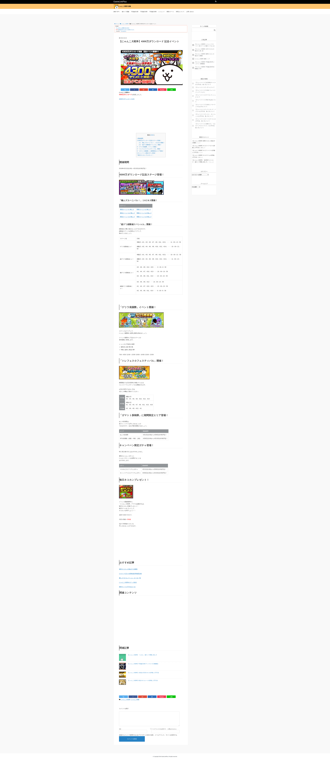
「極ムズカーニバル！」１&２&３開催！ (152, 142)
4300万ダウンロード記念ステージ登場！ (149, 140)
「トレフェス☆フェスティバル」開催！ (149, 149)
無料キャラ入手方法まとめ (127, 587)
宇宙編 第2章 (143, 11)
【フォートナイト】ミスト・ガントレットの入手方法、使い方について (205, 115)
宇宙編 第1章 (134, 11)
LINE (171, 89)
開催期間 (140, 138)
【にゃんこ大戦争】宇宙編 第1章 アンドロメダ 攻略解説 (143, 663)
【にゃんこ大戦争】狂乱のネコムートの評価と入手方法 (143, 680)
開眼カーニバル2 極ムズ (144, 213)
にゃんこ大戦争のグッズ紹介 (128, 582)
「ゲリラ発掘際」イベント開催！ (147, 146)
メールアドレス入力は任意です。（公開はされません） (164, 729)
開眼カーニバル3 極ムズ (144, 216)
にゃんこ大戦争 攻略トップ (202, 58)
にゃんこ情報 (135, 699)
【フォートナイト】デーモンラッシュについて (205, 96)
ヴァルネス (123, 31)
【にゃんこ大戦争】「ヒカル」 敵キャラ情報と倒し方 (142, 655)
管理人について (180, 11)
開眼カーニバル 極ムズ (144, 209)
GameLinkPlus (120, 1)
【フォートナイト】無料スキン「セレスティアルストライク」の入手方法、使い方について (205, 125)
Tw (125, 89)
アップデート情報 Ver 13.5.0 (122, 27)
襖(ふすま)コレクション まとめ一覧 (130, 578)
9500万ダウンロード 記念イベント (126, 29)
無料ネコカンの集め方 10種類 (128, 569)
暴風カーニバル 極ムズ (127, 209)
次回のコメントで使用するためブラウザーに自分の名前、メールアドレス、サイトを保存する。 (148, 735)
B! (153, 89)
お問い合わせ (190, 11)
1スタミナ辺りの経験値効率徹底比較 (130, 573)
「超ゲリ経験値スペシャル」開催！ (150, 144)
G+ (143, 89)
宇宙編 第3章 (152, 11)
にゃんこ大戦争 (125, 699)
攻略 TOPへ (116, 11)
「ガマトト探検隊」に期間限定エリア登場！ (150, 151)
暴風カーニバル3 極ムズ (127, 216)
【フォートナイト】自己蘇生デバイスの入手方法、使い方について (205, 83)
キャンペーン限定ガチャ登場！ (146, 153)
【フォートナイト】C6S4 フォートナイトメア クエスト (205, 91)
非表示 (152, 135)
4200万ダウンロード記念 (126, 99)
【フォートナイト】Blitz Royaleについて (205, 100)
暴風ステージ (170, 11)
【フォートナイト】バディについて (204, 87)
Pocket (162, 89)
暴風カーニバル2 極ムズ (127, 213)
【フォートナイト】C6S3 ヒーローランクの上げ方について (205, 105)
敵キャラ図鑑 (125, 11)
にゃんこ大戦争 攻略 (124, 6)
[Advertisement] (165, 18)
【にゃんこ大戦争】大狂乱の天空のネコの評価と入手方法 (143, 672)
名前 (120, 729)
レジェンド (162, 11)
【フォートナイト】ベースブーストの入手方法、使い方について (205, 120)
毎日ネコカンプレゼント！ (145, 155)
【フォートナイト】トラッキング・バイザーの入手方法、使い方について (205, 110)
